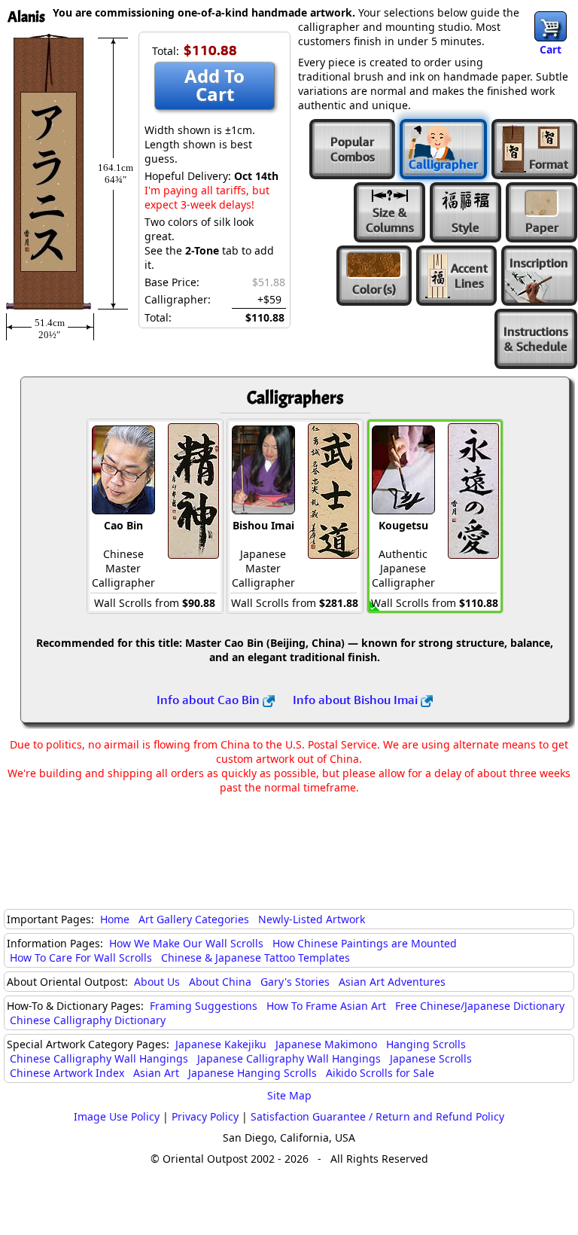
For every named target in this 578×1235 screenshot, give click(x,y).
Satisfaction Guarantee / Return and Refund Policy (377, 1116)
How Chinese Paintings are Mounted (364, 943)
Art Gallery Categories (193, 919)
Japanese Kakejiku (220, 1044)
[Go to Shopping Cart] (550, 26)
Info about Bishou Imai (357, 699)
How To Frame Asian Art (326, 1006)
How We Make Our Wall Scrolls (186, 943)
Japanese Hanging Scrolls (252, 1073)
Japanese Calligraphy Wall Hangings (289, 1058)
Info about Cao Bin (210, 699)
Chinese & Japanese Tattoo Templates (255, 957)
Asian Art (156, 1073)
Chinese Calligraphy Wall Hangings (99, 1058)
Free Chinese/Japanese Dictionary (479, 1006)
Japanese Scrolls (431, 1058)
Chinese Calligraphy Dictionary (88, 1020)
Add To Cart (214, 84)
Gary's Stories (295, 981)
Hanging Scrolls (426, 1044)
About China (220, 981)
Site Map (289, 1095)
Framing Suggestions (203, 1006)
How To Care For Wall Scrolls (81, 957)
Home (114, 919)
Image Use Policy (117, 1116)
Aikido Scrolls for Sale (380, 1073)
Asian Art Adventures (392, 981)
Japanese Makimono (326, 1044)
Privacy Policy (205, 1116)
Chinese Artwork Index (67, 1073)
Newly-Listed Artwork (311, 919)
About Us (157, 981)
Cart (550, 49)
